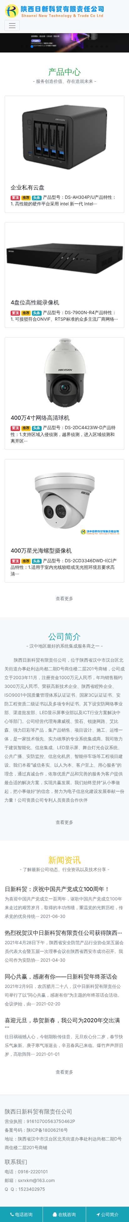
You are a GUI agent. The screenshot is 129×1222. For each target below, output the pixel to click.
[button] (22, 46)
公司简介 (109, 1214)
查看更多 (64, 598)
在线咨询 (66, 1214)
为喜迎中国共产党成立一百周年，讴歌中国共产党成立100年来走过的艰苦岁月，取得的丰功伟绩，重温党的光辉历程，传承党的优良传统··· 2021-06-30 (64, 907)
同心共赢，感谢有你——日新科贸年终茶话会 (61, 976)
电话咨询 (23, 1214)
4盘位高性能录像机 (35, 302)
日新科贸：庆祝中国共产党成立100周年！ (57, 889)
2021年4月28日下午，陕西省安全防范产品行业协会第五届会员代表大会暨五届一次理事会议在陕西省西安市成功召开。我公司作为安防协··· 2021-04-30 (64, 951)
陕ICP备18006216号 (47, 1130)
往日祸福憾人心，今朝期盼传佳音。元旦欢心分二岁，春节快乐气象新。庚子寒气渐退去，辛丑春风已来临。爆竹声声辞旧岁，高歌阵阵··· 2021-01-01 (64, 1045)
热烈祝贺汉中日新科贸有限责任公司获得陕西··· (63, 932)
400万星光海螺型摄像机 (41, 550)
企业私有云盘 (27, 187)
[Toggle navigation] (12, 25)
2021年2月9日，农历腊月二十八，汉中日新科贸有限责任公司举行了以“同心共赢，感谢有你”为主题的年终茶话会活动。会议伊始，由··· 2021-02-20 (63, 995)
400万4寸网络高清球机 (40, 417)
